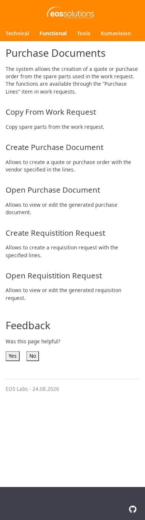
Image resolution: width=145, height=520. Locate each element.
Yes (13, 355)
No (32, 355)
